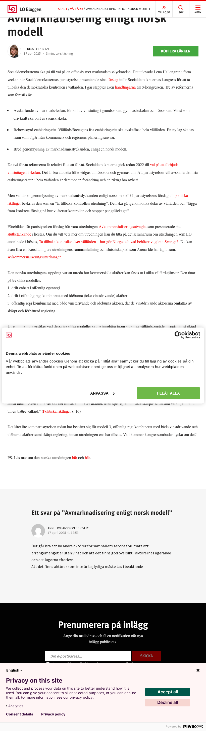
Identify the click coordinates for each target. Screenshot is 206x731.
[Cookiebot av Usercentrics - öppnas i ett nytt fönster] (178, 335)
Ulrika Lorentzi (36, 49)
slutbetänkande (19, 234)
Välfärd (76, 9)
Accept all (168, 691)
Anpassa (99, 393)
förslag (113, 79)
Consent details (19, 714)
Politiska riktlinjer (57, 411)
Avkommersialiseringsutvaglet (122, 226)
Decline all (167, 702)
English (12, 670)
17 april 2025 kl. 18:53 (63, 532)
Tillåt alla (168, 393)
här (75, 457)
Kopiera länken (175, 51)
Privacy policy (53, 714)
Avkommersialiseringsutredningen (35, 256)
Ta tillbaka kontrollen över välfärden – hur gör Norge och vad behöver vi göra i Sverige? (108, 241)
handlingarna (125, 87)
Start (62, 9)
